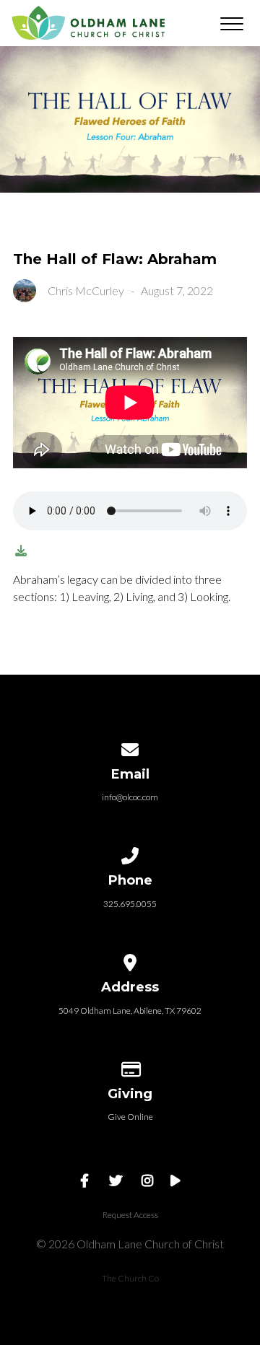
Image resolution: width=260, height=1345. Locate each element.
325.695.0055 (130, 903)
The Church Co (130, 1278)
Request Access (130, 1214)
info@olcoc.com (130, 797)
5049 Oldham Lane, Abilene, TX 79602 (130, 1010)
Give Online (130, 1116)
